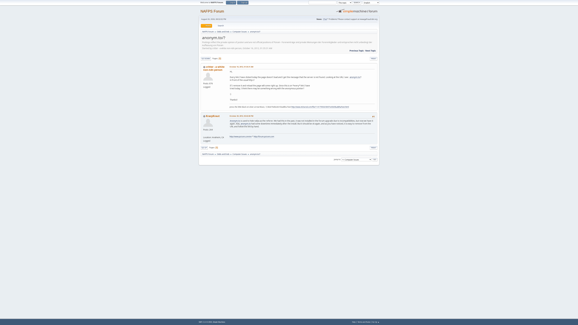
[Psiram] (204, 133)
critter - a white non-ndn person (213, 68)
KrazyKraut (213, 116)
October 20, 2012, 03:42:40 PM (241, 116)
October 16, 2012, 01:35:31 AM (241, 67)
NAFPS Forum (212, 11)
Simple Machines (219, 322)
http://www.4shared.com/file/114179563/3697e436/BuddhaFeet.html (320, 107)
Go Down (206, 58)
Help (354, 322)
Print (373, 58)
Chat (325, 19)
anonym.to (246, 123)
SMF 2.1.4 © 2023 (205, 322)
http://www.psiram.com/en (241, 136)
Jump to (337, 159)
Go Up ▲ (375, 322)
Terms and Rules (364, 322)
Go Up (204, 148)
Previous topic (357, 50)
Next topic (370, 50)
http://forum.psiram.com (264, 136)
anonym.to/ (355, 77)
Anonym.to (235, 120)
